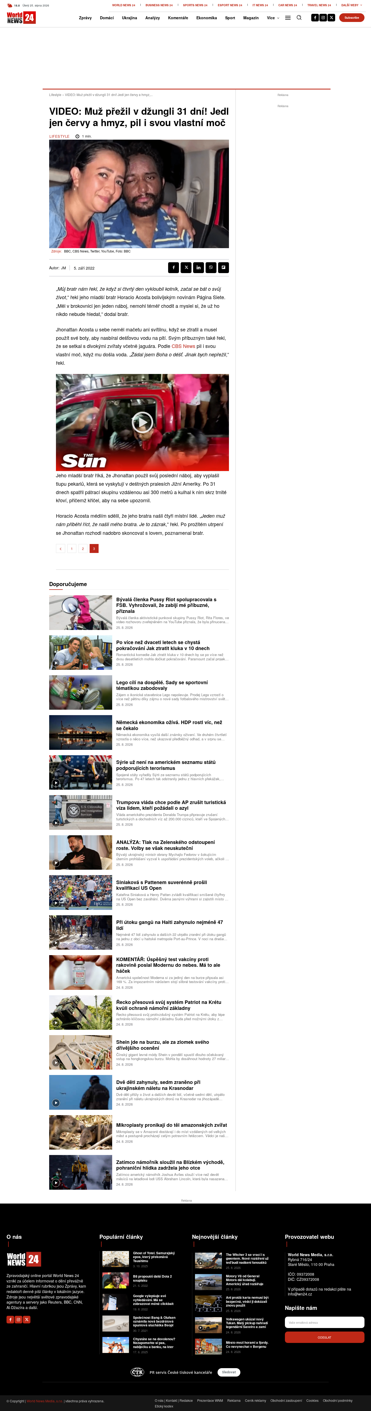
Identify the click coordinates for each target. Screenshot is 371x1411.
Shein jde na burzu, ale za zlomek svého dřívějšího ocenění (162, 1044)
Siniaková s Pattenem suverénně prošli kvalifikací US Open (161, 885)
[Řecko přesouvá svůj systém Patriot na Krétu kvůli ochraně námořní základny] (80, 1012)
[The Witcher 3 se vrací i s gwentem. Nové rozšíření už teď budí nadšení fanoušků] (208, 1261)
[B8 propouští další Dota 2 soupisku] (115, 1280)
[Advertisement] (283, 190)
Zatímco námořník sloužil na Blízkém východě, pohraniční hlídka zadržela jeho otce (170, 1165)
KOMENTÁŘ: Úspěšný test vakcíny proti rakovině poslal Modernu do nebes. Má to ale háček (168, 965)
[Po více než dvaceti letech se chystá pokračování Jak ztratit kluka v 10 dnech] (80, 652)
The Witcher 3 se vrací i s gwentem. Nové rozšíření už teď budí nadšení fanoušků (247, 1258)
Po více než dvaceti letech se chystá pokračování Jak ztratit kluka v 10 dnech (163, 645)
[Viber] (211, 267)
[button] (299, 17)
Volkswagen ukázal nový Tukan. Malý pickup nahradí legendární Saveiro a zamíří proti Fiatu (247, 1325)
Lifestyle (55, 94)
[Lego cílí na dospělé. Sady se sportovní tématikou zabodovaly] (80, 692)
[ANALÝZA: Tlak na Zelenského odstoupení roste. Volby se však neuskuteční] (80, 852)
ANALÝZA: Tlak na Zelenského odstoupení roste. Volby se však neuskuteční (165, 845)
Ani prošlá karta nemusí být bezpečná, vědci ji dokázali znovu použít (247, 1301)
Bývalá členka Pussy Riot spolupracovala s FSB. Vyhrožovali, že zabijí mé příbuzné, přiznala (166, 605)
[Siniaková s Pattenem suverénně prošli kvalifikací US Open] (80, 892)
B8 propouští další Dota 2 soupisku (152, 1278)
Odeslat (324, 1337)
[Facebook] (315, 17)
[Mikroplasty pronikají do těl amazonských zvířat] (80, 1132)
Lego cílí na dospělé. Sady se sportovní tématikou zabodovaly (162, 685)
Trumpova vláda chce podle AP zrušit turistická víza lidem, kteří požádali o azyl (171, 805)
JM (63, 268)
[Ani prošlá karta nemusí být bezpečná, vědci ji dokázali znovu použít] (208, 1303)
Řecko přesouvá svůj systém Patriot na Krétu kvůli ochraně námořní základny (168, 1005)
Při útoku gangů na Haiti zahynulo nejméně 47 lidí (169, 925)
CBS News (183, 345)
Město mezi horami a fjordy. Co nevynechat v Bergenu (247, 1344)
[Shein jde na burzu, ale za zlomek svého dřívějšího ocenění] (80, 1052)
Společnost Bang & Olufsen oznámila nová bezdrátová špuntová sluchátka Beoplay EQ (155, 1323)
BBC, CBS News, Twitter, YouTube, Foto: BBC (97, 251)
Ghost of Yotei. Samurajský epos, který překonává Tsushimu (154, 1256)
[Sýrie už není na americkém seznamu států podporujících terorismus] (80, 772)
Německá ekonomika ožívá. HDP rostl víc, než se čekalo (169, 725)
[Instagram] (323, 17)
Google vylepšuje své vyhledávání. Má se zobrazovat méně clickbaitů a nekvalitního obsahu (154, 1301)
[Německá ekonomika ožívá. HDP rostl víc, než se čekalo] (80, 732)
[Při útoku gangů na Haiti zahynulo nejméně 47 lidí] (80, 932)
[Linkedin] (198, 267)
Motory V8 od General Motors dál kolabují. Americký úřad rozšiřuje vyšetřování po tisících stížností (244, 1284)
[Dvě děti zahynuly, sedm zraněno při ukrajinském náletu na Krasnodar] (80, 1092)
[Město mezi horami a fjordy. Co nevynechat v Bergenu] (208, 1347)
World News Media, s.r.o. (45, 1401)
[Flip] (223, 267)
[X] (331, 17)
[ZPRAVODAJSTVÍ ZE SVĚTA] (15, 18)
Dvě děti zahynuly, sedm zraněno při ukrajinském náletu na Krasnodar (158, 1085)
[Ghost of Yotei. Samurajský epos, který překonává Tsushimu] (115, 1259)
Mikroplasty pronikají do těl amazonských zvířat (171, 1124)
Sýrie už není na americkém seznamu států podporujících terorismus (166, 765)
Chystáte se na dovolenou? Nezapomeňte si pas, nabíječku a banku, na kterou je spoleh (155, 1344)
